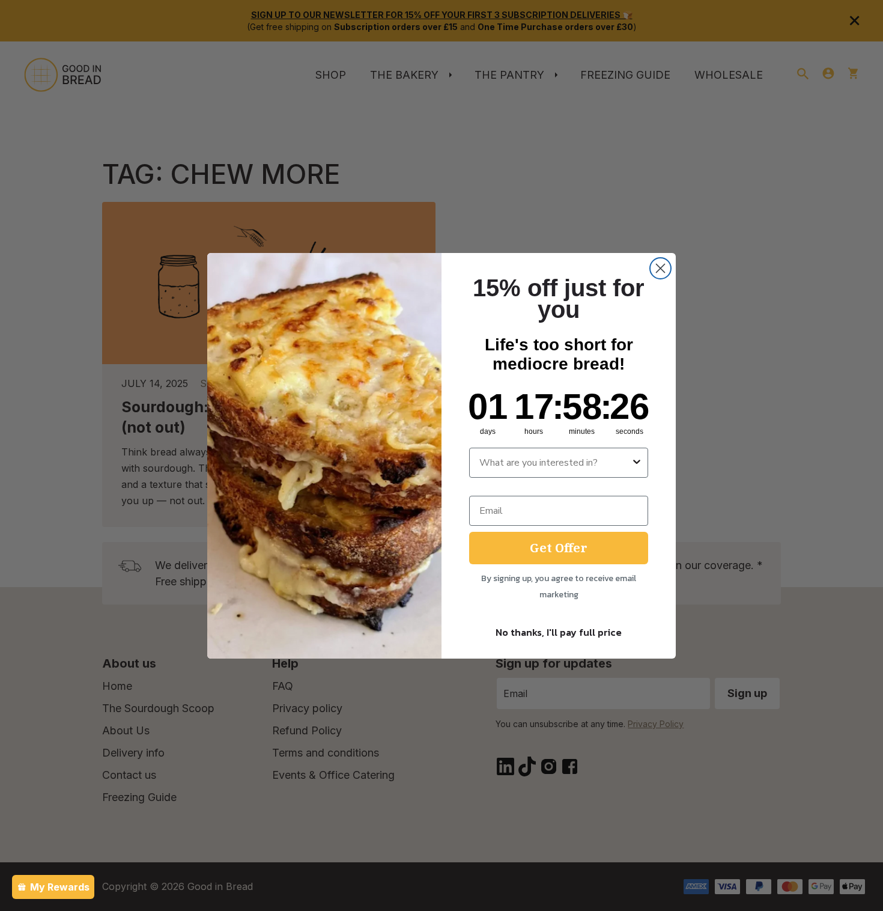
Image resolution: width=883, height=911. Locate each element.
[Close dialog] (660, 268)
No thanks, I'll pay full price (559, 632)
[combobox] (555, 462)
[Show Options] (637, 462)
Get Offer (558, 548)
